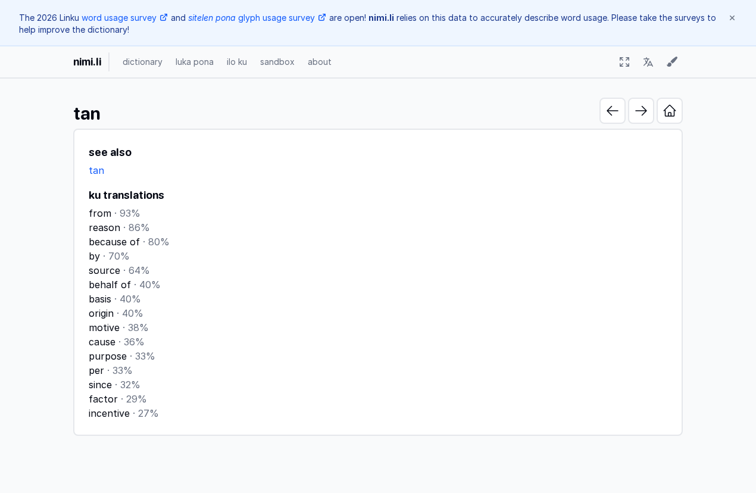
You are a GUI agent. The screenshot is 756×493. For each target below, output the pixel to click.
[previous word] (612, 111)
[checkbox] (624, 62)
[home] (670, 111)
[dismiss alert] (732, 18)
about (320, 62)
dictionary (143, 62)
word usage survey (119, 18)
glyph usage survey (251, 18)
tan (96, 170)
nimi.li (87, 61)
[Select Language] (648, 62)
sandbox (277, 62)
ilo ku (237, 62)
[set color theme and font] (672, 62)
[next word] (641, 111)
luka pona (195, 62)
